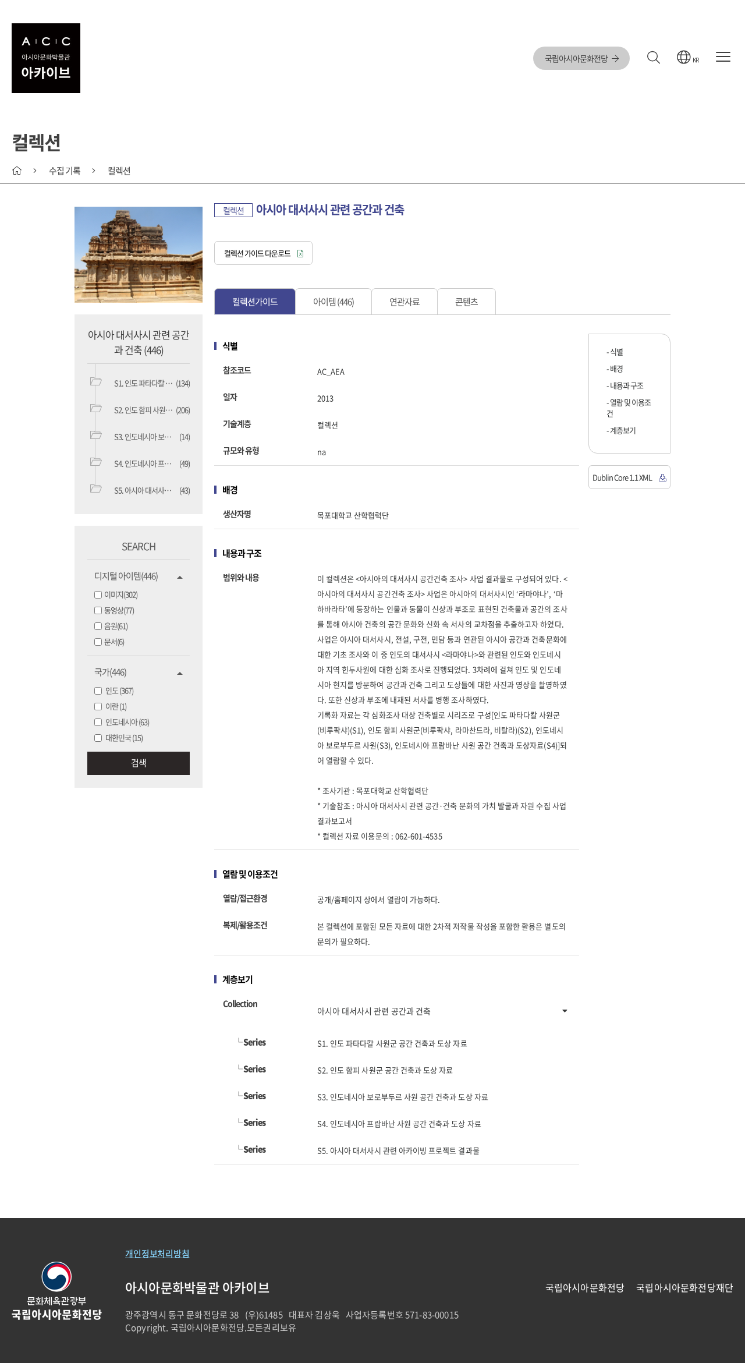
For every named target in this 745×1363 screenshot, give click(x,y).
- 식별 (614, 351)
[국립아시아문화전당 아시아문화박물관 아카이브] (46, 58)
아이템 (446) (333, 301)
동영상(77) (119, 609)
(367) (119, 690)
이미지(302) (120, 594)
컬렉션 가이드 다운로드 (258, 253)
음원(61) (115, 625)
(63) (127, 721)
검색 (138, 762)
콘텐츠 (466, 301)
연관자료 (404, 301)
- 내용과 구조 (624, 385)
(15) (124, 737)
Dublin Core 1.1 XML (623, 477)
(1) (115, 705)
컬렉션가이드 (255, 301)
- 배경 (614, 368)
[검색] (653, 58)
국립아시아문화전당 (577, 58)
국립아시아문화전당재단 (684, 1287)
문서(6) (114, 641)
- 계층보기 (621, 430)
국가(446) (110, 671)
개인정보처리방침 (157, 1253)
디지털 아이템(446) (126, 575)
